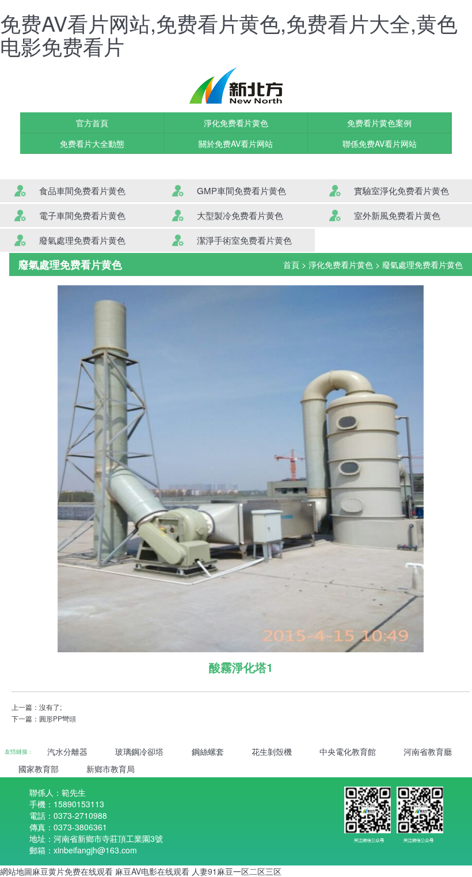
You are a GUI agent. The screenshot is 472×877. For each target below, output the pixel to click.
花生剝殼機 (272, 751)
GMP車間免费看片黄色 (241, 190)
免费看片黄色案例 (379, 122)
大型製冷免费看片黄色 (240, 215)
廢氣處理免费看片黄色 (82, 240)
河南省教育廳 (428, 751)
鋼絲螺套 (208, 751)
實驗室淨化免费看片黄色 (401, 190)
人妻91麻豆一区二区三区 (236, 871)
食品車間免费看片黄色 (82, 190)
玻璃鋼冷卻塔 (139, 751)
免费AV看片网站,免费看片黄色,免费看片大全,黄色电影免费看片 (229, 34)
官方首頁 (92, 122)
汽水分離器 (67, 751)
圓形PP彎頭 (57, 718)
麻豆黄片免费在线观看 (72, 871)
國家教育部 (38, 768)
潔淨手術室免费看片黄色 (244, 240)
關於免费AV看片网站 (236, 143)
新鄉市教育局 (110, 768)
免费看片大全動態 (92, 143)
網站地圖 (16, 871)
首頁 (291, 264)
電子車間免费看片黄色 (82, 215)
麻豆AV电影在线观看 (152, 871)
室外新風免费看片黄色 (397, 215)
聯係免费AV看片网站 (379, 143)
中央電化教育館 (347, 751)
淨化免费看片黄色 (236, 122)
